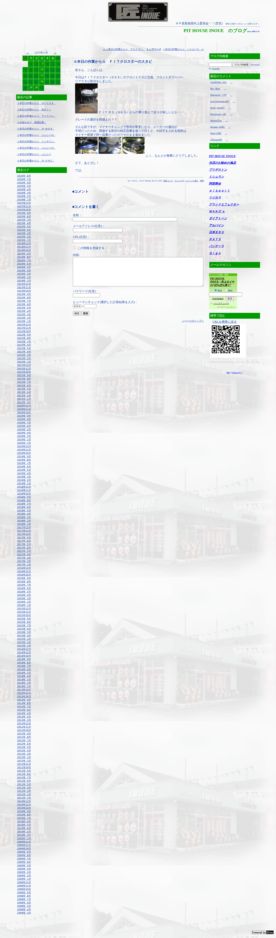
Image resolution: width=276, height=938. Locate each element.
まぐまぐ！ (231, 307)
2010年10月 (24, 808)
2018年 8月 (24, 500)
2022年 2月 (24, 358)
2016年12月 (24, 568)
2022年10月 (24, 331)
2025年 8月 (24, 216)
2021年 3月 (24, 395)
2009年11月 (24, 845)
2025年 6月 (24, 223)
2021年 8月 (24, 378)
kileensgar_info (218, 114)
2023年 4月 (24, 311)
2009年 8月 (24, 855)
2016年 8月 (24, 581)
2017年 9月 (24, 537)
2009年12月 (24, 841)
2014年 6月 (24, 669)
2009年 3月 (24, 872)
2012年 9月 (24, 733)
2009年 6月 (24, 862)
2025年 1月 (24, 240)
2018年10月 (24, 493)
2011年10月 (24, 767)
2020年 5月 (24, 429)
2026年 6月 (24, 182)
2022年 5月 (24, 348)
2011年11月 (24, 764)
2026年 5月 (24, 186)
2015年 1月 (24, 645)
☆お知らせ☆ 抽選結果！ (31, 122)
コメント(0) (179, 181)
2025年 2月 (24, 236)
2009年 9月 (24, 851)
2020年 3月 (24, 436)
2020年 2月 (24, 439)
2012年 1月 (24, 760)
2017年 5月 (24, 551)
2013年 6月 (24, 710)
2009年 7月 (24, 858)
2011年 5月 (24, 784)
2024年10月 (24, 250)
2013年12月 (24, 689)
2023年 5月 (24, 307)
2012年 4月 (24, 750)
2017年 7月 (24, 544)
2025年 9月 (24, 213)
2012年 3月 (24, 753)
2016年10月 (24, 574)
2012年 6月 (24, 743)
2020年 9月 (24, 415)
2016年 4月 (24, 595)
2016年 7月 (24, 584)
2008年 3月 (24, 912)
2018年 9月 (24, 497)
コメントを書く (192, 181)
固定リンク (168, 181)
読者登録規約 (218, 299)
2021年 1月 (24, 402)
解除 (230, 290)
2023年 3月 (24, 314)
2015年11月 (24, 611)
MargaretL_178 (218, 95)
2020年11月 (24, 409)
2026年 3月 (24, 192)
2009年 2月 (24, 875)
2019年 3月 (24, 476)
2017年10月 (24, 534)
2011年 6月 (24, 781)
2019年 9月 (24, 456)
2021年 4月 (24, 392)
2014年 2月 (24, 682)
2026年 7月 (24, 179)
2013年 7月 (24, 706)
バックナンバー (221, 303)
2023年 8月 (24, 297)
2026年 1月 (24, 199)
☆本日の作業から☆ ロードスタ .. (36, 103)
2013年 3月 (24, 720)
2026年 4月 (24, 189)
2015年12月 (24, 608)
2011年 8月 (24, 774)
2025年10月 (24, 209)
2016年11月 (24, 571)
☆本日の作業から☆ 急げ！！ (34, 109)
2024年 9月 (24, 253)
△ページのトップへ (193, 320)
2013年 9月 (24, 699)
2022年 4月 (24, 351)
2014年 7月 (24, 666)
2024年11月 (24, 246)
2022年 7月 (24, 341)
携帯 (202, 181)
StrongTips (216, 120)
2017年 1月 (24, 564)
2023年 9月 (24, 294)
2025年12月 (24, 202)
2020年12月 (24, 405)
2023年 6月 (24, 304)
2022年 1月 (24, 361)
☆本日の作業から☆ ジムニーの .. (36, 135)
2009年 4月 (24, 868)
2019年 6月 (24, 466)
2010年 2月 (24, 835)
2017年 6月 (24, 547)
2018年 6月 (24, 507)
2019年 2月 (24, 480)
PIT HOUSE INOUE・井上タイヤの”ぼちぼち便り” (222, 282)
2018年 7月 (24, 503)
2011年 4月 (24, 787)
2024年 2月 (24, 277)
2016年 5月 (24, 591)
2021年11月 (24, 368)
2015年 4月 (24, 635)
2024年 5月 (24, 267)
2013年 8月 (24, 703)
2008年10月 (24, 889)
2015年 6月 (24, 628)
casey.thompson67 (220, 101)
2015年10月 (24, 615)
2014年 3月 (24, 679)
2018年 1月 (24, 524)
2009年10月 (24, 848)
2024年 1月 (24, 280)
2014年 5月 (24, 672)
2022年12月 (24, 324)
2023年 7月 (24, 301)
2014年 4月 (24, 676)
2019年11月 (24, 449)
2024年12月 (24, 243)
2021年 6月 (24, 385)
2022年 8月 (24, 338)
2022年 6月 (24, 344)
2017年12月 (24, 527)
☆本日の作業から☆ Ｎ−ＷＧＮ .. (35, 128)
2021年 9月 (24, 375)
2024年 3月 (24, 273)
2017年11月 (24, 530)
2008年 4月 (24, 909)
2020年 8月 (24, 419)
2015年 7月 (24, 625)
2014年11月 (24, 652)
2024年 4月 (24, 270)
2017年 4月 (24, 554)
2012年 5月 (24, 747)
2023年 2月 (24, 317)
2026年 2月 (24, 196)
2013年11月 (24, 693)
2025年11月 (24, 206)
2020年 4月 (24, 432)
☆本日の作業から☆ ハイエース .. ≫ (183, 49)
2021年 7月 (24, 382)
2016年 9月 (24, 578)
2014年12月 (24, 649)
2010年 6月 (24, 821)
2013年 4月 (24, 716)
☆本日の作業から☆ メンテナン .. (36, 141)
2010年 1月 (24, 838)
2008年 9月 (24, 892)
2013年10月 (24, 696)
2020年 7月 (24, 422)
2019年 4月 (24, 473)
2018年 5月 (24, 510)
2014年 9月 (24, 659)
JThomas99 (216, 139)
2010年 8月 (24, 814)
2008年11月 (24, 885)
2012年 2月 (24, 757)
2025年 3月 (24, 233)
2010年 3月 (24, 831)
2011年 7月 (24, 777)
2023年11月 (24, 287)
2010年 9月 (24, 811)
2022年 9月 (24, 334)
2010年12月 (24, 801)
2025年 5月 (24, 226)
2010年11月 (24, 804)
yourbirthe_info (218, 82)
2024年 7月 (24, 260)
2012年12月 (24, 723)
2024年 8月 (24, 257)
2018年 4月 (24, 513)
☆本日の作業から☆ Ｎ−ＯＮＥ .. (35, 160)
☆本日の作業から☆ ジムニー (34, 154)
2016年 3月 (24, 598)
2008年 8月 (24, 895)
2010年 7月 (24, 818)
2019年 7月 (24, 463)
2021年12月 (24, 365)
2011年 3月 (24, 791)
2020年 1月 (24, 442)
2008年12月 (24, 882)
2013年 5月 (24, 713)
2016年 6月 (24, 588)
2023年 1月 (24, 321)
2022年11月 (24, 328)
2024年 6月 (24, 263)
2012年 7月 (24, 740)
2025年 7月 (24, 219)
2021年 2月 (24, 399)
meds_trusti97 (217, 107)
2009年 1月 (24, 879)
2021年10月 (24, 372)
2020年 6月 (24, 426)
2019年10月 (24, 453)
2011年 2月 (24, 794)
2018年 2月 (24, 520)
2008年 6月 (24, 902)
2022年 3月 (24, 355)
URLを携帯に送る (225, 321)
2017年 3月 (24, 557)
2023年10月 (24, 290)
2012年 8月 (24, 737)
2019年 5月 (24, 470)
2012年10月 (24, 730)
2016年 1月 (24, 605)
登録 (219, 290)
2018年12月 (24, 486)
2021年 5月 (24, 388)
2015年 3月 (24, 639)
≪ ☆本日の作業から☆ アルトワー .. (124, 49)
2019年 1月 (24, 483)
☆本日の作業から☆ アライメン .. (36, 116)
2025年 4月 (24, 230)
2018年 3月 (24, 517)
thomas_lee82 (217, 126)
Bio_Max (215, 88)
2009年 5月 (24, 865)
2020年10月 (24, 412)
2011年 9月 (24, 770)
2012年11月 (24, 726)
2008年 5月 (24, 906)
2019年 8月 (24, 459)
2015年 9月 (24, 618)
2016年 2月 (24, 601)
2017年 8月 (24, 541)
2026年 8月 (24, 175)
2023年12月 (24, 284)
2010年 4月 (24, 828)
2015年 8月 (24, 622)
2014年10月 (24, 655)
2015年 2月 (24, 642)
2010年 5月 (24, 824)
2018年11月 (24, 490)
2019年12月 (24, 446)
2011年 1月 (24, 797)
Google (216, 68)
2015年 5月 (24, 632)
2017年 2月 (24, 561)
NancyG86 (216, 133)
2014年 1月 (24, 686)
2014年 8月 (24, 662)
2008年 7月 (24, 899)
